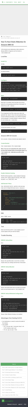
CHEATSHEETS (9, 2)
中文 (24, 2)
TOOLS (15, 2)
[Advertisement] (14, 20)
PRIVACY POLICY (12, 404)
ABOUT (19, 2)
